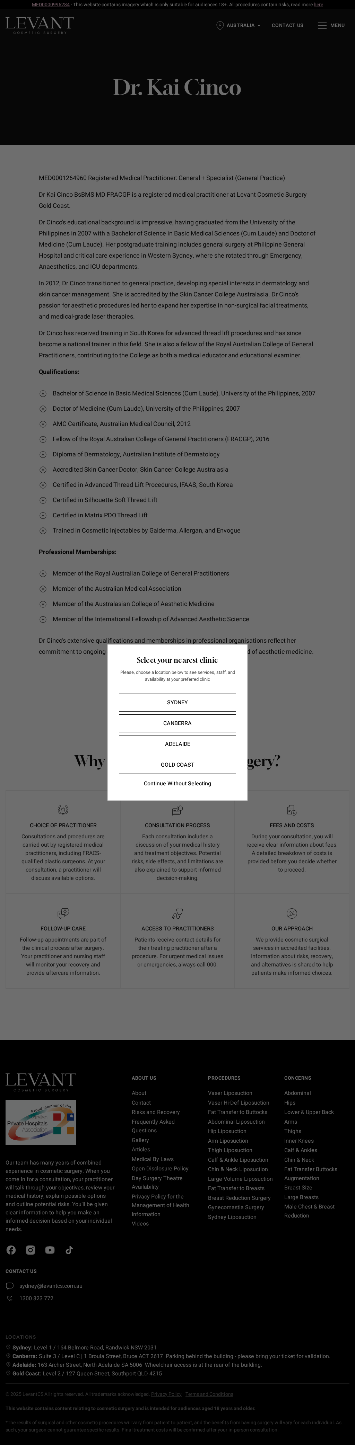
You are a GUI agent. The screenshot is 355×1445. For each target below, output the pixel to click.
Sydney (177, 702)
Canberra (177, 723)
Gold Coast (177, 765)
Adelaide (177, 744)
